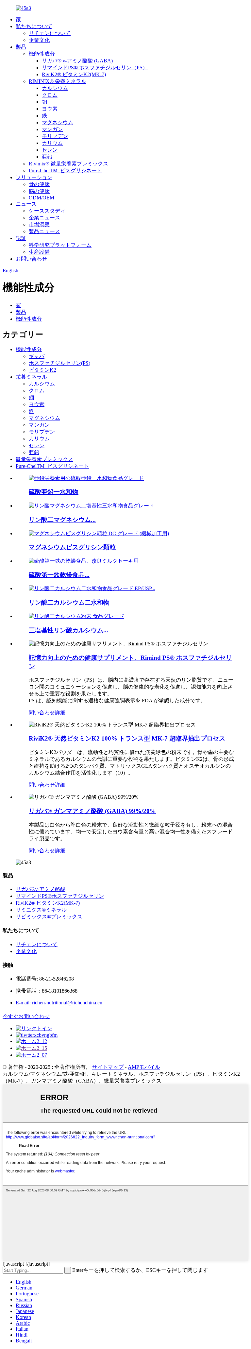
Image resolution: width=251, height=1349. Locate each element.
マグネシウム (57, 122)
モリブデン (55, 136)
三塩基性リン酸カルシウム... (68, 630)
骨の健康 (39, 184)
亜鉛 (47, 157)
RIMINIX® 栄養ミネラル (57, 81)
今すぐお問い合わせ (26, 1016)
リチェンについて (50, 33)
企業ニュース (44, 217)
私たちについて (34, 26)
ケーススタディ (47, 210)
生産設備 (39, 252)
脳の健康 (39, 191)
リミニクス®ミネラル (41, 910)
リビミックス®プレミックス (49, 916)
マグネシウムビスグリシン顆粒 (72, 547)
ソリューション (34, 177)
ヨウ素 (50, 108)
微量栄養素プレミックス (44, 459)
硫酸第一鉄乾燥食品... (59, 575)
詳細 (60, 712)
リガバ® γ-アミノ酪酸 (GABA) (77, 60)
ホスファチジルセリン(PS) (59, 363)
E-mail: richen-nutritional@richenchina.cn (59, 1002)
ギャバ (36, 356)
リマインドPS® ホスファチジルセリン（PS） (95, 67)
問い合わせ (42, 712)
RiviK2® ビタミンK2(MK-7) (74, 74)
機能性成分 (42, 54)
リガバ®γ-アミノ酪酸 (40, 889)
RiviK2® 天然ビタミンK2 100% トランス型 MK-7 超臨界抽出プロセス (127, 738)
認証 (21, 238)
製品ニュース (44, 231)
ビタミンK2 (42, 370)
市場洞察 (39, 224)
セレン (50, 150)
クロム (50, 95)
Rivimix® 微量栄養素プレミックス (68, 163)
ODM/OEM (41, 197)
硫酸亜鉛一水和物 (53, 491)
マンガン (52, 129)
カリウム (52, 143)
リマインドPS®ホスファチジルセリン (60, 896)
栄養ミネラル (31, 377)
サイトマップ (108, 1067)
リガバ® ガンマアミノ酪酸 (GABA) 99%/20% (92, 811)
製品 (21, 47)
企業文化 (39, 40)
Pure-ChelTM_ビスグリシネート (65, 170)
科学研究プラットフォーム (60, 245)
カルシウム (55, 88)
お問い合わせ (31, 259)
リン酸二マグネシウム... (62, 519)
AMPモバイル (144, 1067)
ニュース (26, 204)
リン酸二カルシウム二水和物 (69, 602)
